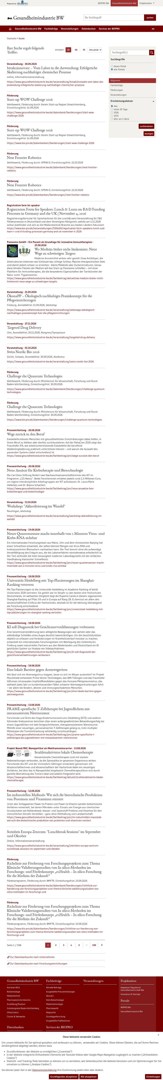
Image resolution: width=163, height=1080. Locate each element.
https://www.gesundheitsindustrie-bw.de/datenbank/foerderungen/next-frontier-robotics (52, 169)
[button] (152, 101)
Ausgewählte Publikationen (58, 1020)
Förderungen (116, 90)
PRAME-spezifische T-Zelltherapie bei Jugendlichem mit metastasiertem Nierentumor (48, 711)
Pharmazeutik (52, 1008)
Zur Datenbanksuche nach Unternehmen (32, 957)
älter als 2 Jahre (121, 118)
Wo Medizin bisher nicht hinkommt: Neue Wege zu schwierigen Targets (66, 252)
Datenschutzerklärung (44, 1070)
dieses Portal (120, 66)
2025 (116, 115)
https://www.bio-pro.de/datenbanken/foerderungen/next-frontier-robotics (48, 194)
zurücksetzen (146, 126)
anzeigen (149, 133)
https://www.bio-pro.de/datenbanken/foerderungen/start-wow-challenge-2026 (50, 143)
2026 (116, 112)
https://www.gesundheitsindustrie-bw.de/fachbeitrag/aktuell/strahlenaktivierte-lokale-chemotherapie (55, 778)
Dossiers (50, 995)
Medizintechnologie (54, 1004)
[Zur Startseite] (36, 17)
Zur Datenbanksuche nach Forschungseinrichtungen (38, 963)
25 (69, 50)
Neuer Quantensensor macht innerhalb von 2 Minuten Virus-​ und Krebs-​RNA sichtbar (56, 536)
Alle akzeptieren (88, 1076)
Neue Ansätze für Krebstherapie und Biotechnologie (45, 471)
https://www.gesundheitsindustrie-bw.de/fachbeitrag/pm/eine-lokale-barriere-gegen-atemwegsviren (54, 692)
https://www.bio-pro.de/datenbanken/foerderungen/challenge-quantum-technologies (54, 419)
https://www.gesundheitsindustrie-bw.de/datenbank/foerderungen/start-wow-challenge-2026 (50, 114)
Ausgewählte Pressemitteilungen (60, 991)
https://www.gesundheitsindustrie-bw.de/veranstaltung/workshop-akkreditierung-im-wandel (54, 517)
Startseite (11, 38)
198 (94, 945)
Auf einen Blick (13, 987)
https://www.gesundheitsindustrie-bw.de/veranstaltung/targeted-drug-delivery (51, 337)
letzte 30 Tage (121, 109)
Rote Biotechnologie (55, 1000)
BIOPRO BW (103, 3)
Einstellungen (153, 1076)
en (153, 28)
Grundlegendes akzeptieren (63, 1076)
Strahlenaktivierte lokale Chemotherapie (64, 753)
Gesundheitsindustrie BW (124, 3)
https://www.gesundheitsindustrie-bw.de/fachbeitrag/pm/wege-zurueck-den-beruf (53, 455)
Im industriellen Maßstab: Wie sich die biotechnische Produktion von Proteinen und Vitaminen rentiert (54, 797)
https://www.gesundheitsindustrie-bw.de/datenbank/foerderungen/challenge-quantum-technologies (56, 390)
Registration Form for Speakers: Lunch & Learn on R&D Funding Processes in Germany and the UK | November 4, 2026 (56, 212)
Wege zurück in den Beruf (25, 435)
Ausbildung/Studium (16, 1004)
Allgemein (115, 80)
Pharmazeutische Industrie (18, 1000)
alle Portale (119, 69)
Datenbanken (89, 28)
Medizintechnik (13, 995)
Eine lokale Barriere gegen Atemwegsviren (37, 670)
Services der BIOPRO (109, 28)
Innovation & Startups (130, 994)
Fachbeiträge (51, 28)
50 (77, 50)
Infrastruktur (13, 1012)
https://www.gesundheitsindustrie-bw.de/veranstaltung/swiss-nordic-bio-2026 (50, 361)
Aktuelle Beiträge (53, 987)
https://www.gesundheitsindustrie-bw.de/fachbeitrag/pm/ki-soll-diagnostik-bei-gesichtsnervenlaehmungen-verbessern (51, 653)
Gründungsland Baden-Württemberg (23, 1008)
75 (85, 50)
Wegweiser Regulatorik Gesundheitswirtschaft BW (132, 988)
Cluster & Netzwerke (16, 1016)
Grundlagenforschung (55, 1016)
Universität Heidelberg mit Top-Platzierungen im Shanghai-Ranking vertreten (51, 583)
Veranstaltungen (69, 28)
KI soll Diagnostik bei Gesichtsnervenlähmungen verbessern (51, 627)
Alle (115, 106)
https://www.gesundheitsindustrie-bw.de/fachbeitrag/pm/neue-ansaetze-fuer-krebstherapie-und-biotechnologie (50, 490)
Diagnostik (51, 1012)
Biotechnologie (13, 991)
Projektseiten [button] (145, 3)
